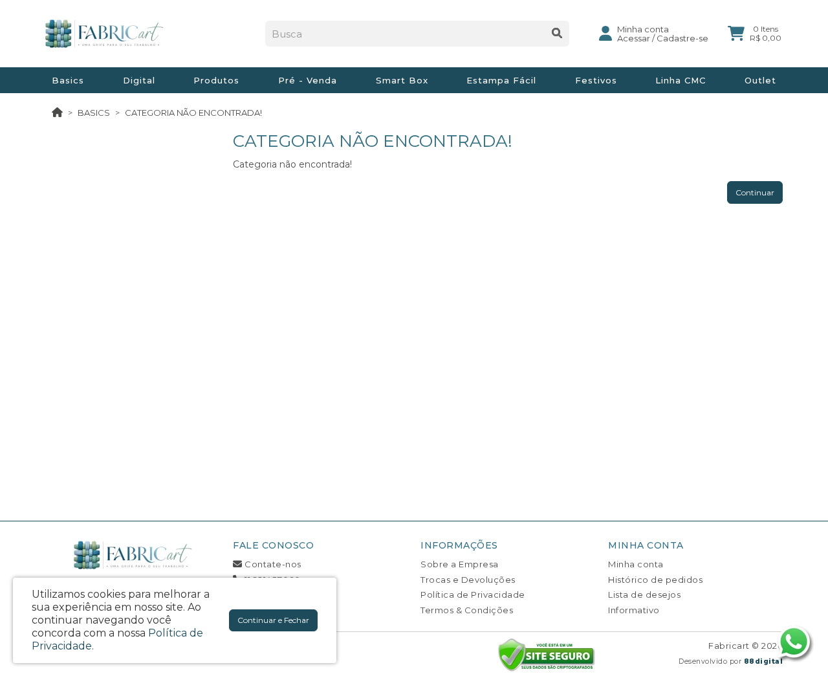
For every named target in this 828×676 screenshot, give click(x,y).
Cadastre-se (682, 38)
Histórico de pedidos (655, 579)
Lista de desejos (644, 594)
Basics (94, 112)
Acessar (633, 38)
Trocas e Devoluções (468, 579)
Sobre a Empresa (459, 564)
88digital (763, 661)
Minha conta (636, 564)
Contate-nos (272, 564)
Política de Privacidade (472, 594)
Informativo (634, 610)
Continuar (754, 192)
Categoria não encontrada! (193, 112)
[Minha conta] (605, 32)
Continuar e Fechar (273, 620)
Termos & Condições (466, 610)
